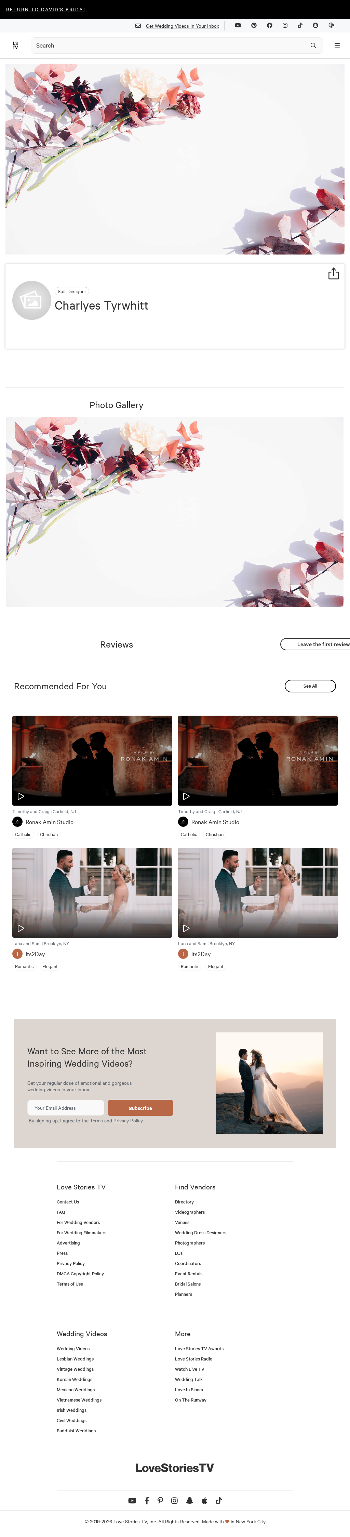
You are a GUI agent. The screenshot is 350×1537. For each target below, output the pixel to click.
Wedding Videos (73, 1348)
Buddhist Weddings (76, 1430)
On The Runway (190, 1399)
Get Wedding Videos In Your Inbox (182, 25)
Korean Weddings (74, 1379)
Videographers (190, 1212)
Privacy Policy (128, 1120)
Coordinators (188, 1263)
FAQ (61, 1212)
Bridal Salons (188, 1283)
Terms (96, 1120)
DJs (179, 1253)
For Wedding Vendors (78, 1222)
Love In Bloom (189, 1389)
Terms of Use (70, 1283)
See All (310, 685)
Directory (184, 1201)
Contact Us (68, 1201)
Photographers (190, 1242)
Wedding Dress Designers (200, 1232)
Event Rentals (188, 1273)
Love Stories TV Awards (199, 1348)
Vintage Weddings (75, 1369)
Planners (183, 1294)
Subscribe (140, 1107)
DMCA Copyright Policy (80, 1273)
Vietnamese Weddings (79, 1399)
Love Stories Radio (193, 1358)
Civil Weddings (71, 1420)
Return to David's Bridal (46, 9)
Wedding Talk (189, 1379)
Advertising (68, 1242)
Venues (182, 1222)
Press (62, 1253)
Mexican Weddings (76, 1389)
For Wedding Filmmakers (81, 1232)
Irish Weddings (71, 1410)
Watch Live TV (189, 1369)
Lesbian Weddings (75, 1358)
